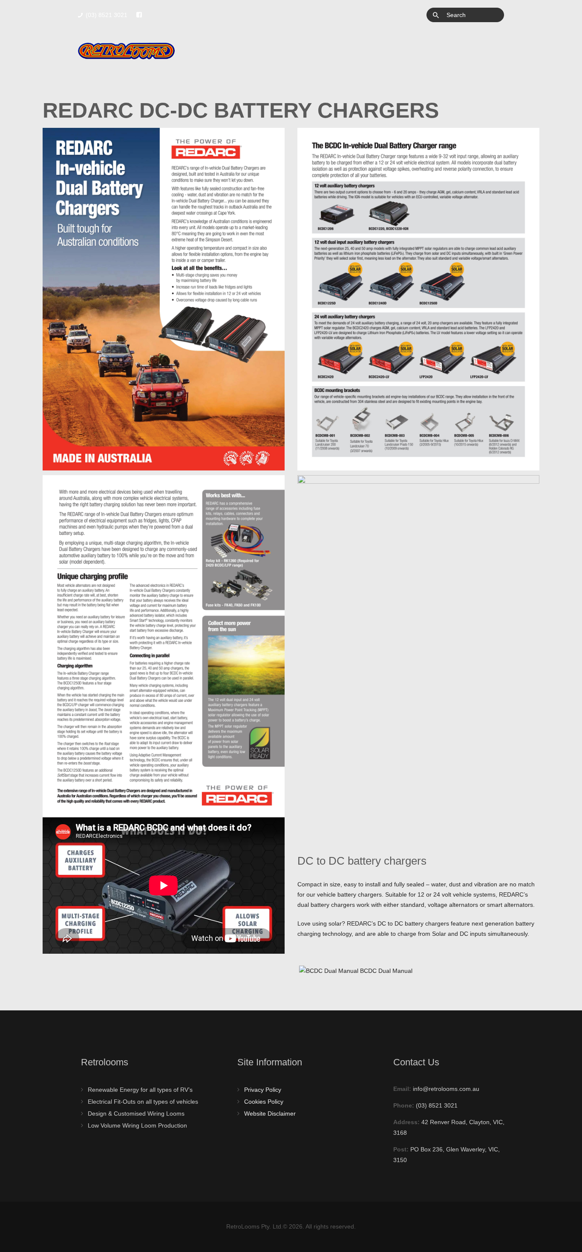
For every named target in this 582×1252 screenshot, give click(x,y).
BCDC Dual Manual (385, 970)
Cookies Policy (263, 1101)
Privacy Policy (262, 1089)
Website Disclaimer (270, 1113)
